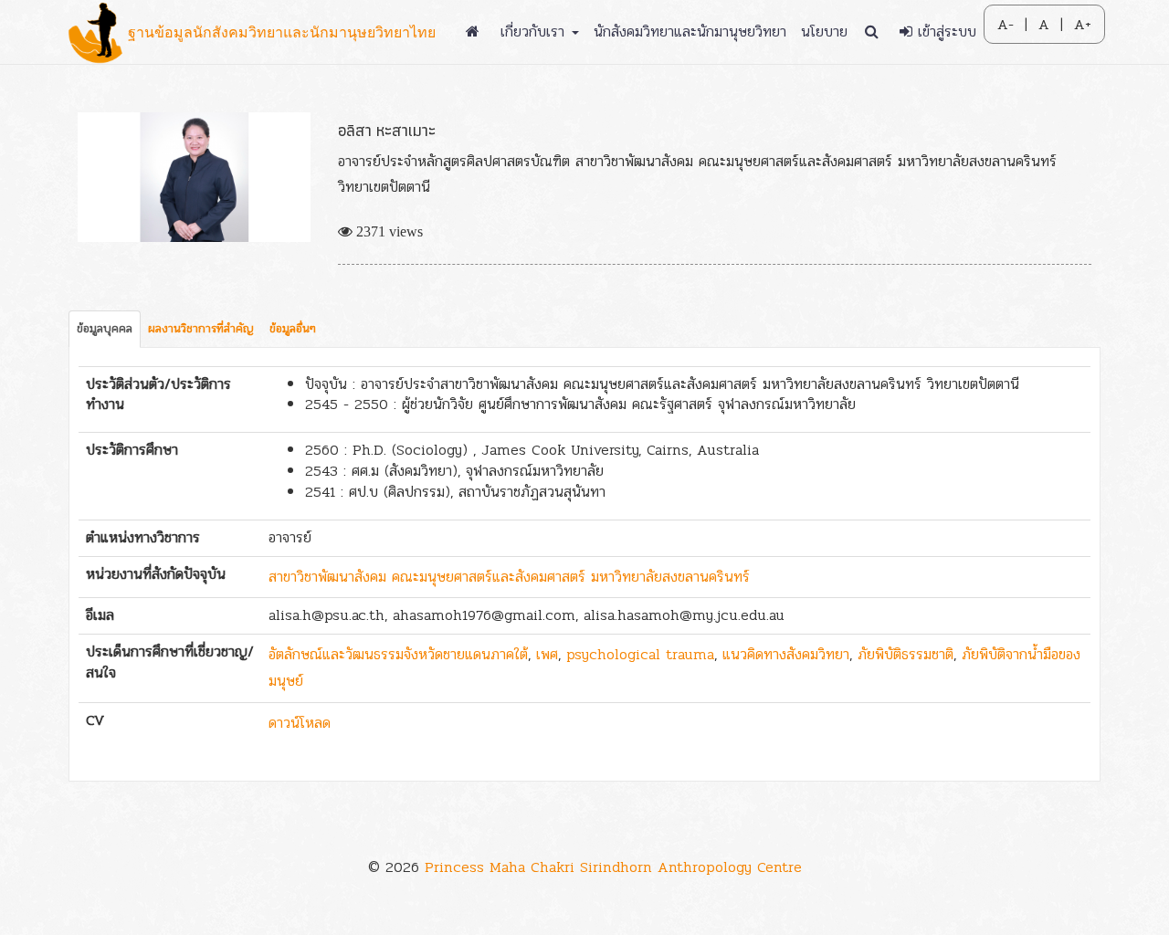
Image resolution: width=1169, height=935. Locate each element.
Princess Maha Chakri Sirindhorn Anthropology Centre (613, 867)
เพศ (547, 654)
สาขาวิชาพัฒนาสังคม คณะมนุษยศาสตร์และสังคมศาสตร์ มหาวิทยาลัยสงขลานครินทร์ (509, 576)
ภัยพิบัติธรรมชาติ (905, 654)
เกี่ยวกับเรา (535, 31)
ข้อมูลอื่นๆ (292, 329)
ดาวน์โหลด (300, 722)
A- (1005, 25)
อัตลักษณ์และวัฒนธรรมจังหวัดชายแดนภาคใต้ (398, 654)
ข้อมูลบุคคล (104, 329)
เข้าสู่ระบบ (944, 31)
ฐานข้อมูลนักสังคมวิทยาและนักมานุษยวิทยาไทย (282, 32)
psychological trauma (640, 654)
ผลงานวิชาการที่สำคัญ (201, 329)
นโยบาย (824, 31)
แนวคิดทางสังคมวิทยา (785, 654)
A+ (1082, 25)
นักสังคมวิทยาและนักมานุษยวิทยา (690, 31)
